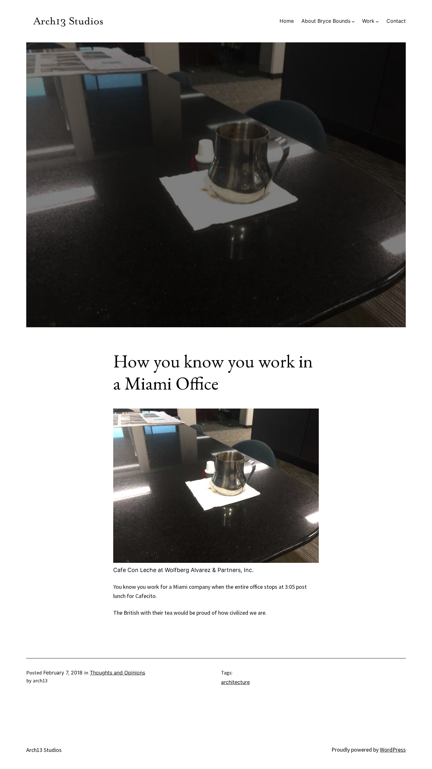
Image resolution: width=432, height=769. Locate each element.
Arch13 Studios (44, 750)
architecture (235, 682)
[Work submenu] (377, 21)
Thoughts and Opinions (117, 672)
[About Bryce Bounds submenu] (353, 21)
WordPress (393, 749)
